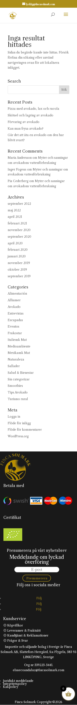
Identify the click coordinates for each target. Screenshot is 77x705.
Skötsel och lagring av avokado (30, 115)
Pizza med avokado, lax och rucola (33, 109)
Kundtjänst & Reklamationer (27, 635)
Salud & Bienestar (21, 373)
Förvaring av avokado (23, 122)
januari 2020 (17, 256)
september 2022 (19, 204)
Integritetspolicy (15, 684)
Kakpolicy (10, 687)
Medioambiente (19, 346)
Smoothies (15, 386)
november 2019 (19, 263)
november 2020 (19, 230)
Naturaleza (16, 359)
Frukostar (15, 333)
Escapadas (15, 320)
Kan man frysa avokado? (25, 129)
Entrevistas (16, 313)
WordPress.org (18, 436)
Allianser (14, 300)
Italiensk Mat (17, 340)
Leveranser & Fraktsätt (23, 630)
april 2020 (15, 243)
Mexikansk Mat (19, 353)
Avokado (14, 307)
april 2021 (15, 217)
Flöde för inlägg (19, 423)
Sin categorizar (19, 379)
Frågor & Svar (17, 641)
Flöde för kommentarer (25, 430)
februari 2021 (17, 223)
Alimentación (17, 293)
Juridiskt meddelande (18, 681)
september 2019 (19, 276)
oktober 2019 (17, 270)
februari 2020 (18, 250)
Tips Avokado (18, 392)
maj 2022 (14, 210)
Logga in (14, 417)
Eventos (13, 326)
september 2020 (19, 237)
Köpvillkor (14, 625)
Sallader (14, 366)
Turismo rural (18, 399)
